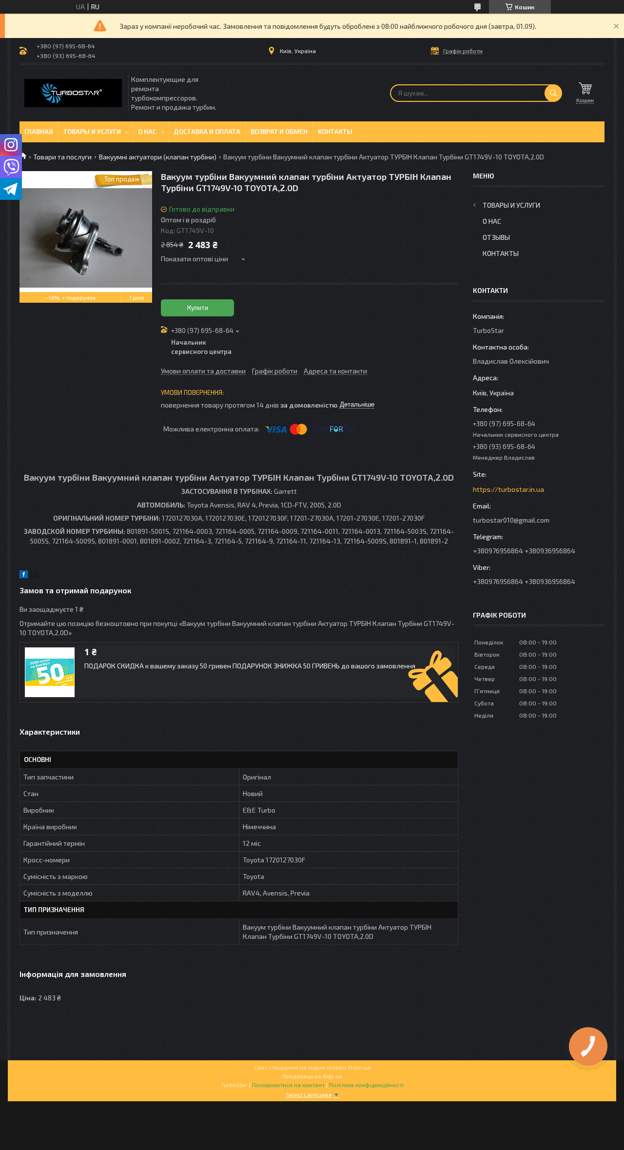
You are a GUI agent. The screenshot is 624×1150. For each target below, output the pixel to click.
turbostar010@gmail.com (511, 520)
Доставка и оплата (207, 132)
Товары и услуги (92, 132)
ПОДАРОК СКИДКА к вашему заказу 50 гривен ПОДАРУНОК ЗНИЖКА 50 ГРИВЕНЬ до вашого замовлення (249, 666)
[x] (34, 575)
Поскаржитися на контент (288, 1084)
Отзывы (496, 237)
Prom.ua (359, 1067)
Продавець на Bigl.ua (312, 1075)
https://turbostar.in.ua (508, 489)
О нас (147, 132)
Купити (197, 308)
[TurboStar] (73, 93)
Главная (38, 132)
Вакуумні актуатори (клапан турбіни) (157, 157)
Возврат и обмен (279, 132)
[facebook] (24, 575)
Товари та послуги (62, 157)
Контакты (335, 132)
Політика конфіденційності (366, 1084)
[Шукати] (553, 93)
